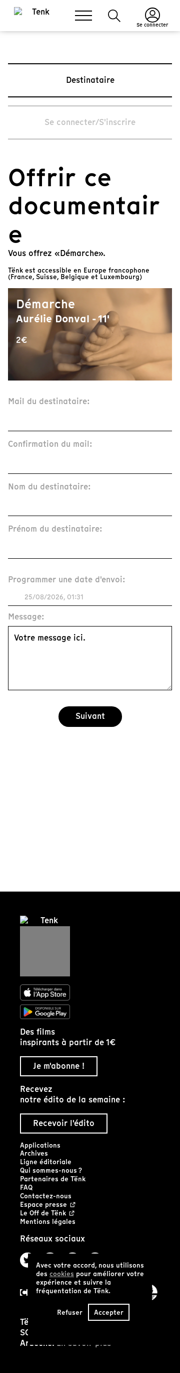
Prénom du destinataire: (55, 529)
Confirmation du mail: (50, 444)
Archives (34, 1153)
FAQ (26, 1187)
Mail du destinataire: (49, 402)
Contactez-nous (46, 1196)
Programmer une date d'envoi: (67, 580)
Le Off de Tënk (43, 1213)
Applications (40, 1145)
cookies (62, 1274)
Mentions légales (48, 1221)
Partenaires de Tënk (53, 1179)
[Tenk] (90, 946)
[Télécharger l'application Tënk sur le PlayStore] (90, 1012)
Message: (26, 617)
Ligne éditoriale (46, 1162)
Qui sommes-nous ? (51, 1170)
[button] (114, 16)
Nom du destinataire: (49, 487)
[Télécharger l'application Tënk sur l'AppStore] (90, 992)
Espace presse (43, 1205)
